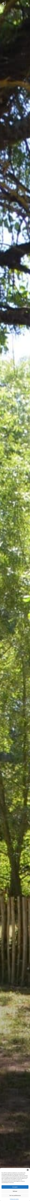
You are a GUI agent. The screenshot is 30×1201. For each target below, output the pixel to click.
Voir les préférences (15, 1195)
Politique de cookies (14, 1199)
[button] (27, 1170)
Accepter (15, 1187)
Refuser (15, 1191)
